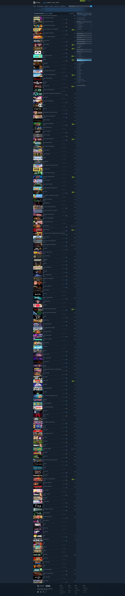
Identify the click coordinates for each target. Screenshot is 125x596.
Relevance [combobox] (71, 13)
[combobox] (79, 6)
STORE (44, 2)
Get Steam (84, 587)
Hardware (69, 590)
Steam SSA (61, 588)
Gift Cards (61, 593)
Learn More (78, 47)
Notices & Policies (77, 590)
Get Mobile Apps (85, 588)
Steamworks (61, 590)
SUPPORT (57, 2)
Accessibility (76, 588)
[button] (35, 6)
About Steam (62, 587)
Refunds (76, 593)
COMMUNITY (49, 2)
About (53, 2)
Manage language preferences (81, 85)
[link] (75, 29)
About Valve (70, 587)
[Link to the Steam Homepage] (36, 3)
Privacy (76, 587)
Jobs (69, 588)
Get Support (85, 590)
